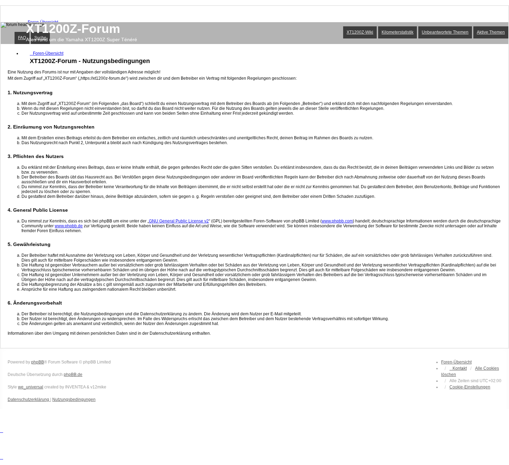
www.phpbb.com (337, 221)
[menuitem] (469, 387)
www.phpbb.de (69, 225)
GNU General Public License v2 (179, 221)
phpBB (37, 362)
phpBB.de (73, 374)
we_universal (30, 387)
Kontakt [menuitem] (460, 368)
